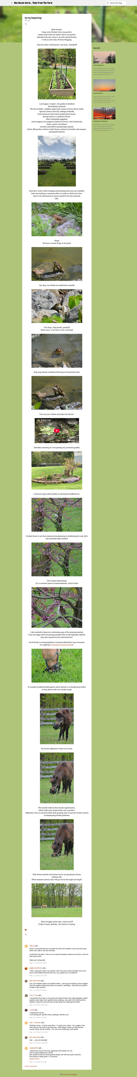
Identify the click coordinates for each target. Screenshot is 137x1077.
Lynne (31, 1010)
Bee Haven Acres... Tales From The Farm (33, 3)
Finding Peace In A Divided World (100, 121)
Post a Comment (31, 1066)
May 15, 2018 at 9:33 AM (38, 975)
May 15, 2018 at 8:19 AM (38, 963)
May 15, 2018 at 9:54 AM (38, 990)
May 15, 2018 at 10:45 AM (38, 1005)
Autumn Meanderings (98, 93)
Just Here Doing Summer (98, 65)
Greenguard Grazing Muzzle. (62, 645)
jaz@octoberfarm (35, 968)
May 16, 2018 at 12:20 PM (38, 1043)
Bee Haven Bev (34, 981)
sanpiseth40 (33, 1048)
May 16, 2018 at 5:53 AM (38, 1017)
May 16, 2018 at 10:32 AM (38, 1032)
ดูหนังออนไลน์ (34, 1059)
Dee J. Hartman (35, 1022)
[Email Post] (26, 929)
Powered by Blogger (69, 1074)
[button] (26, 24)
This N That (33, 995)
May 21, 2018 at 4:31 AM (38, 1062)
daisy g (31, 946)
